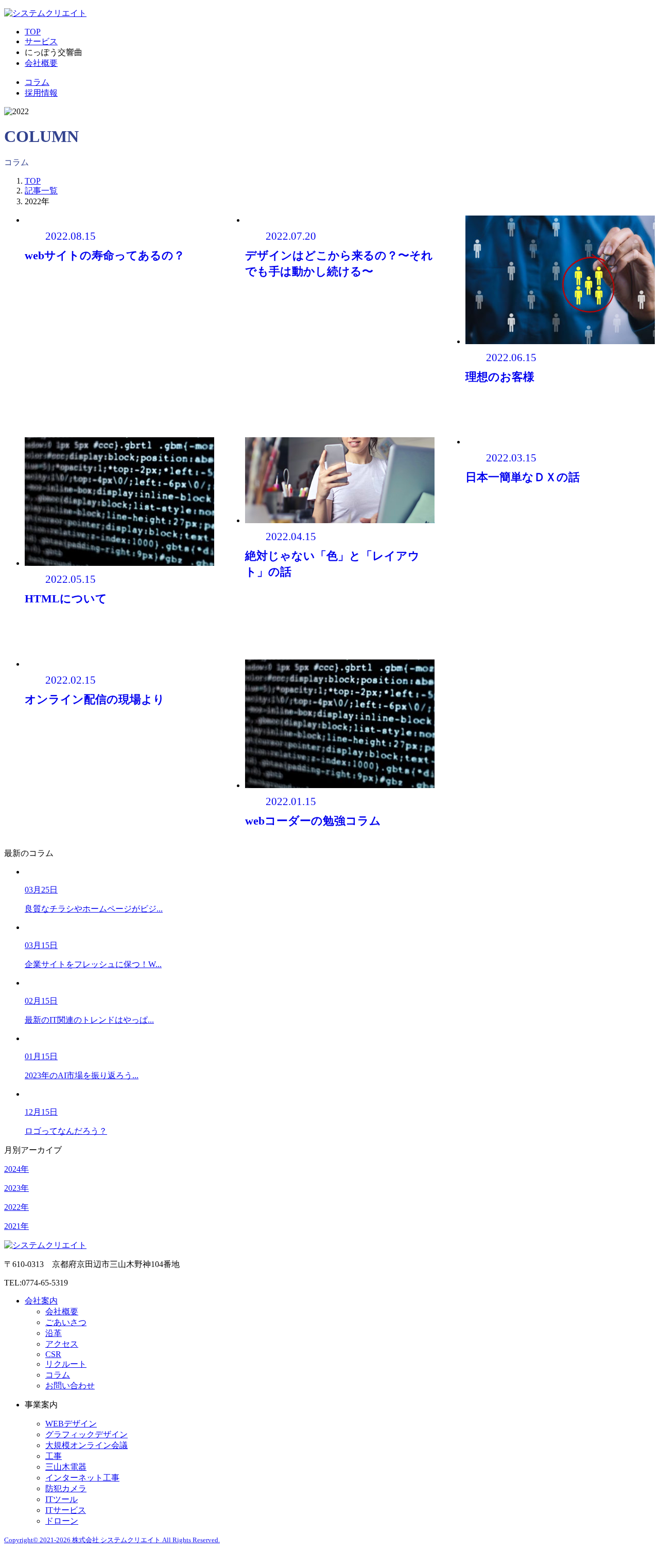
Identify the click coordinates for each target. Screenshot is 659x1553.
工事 (53, 1456)
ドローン (61, 1520)
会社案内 (41, 1300)
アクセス (61, 1344)
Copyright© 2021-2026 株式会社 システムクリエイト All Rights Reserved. (112, 1540)
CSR (53, 1354)
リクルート (65, 1364)
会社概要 (41, 63)
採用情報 (41, 92)
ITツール (61, 1499)
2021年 (16, 1226)
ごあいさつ (65, 1322)
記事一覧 (41, 190)
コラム (37, 82)
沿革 (53, 1333)
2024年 (16, 1169)
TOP (33, 31)
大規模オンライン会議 (86, 1445)
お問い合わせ (70, 1385)
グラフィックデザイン (86, 1434)
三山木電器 (65, 1466)
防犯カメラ (65, 1488)
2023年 (16, 1188)
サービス (41, 41)
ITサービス (65, 1510)
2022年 (16, 1207)
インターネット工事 (82, 1477)
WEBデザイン (71, 1423)
